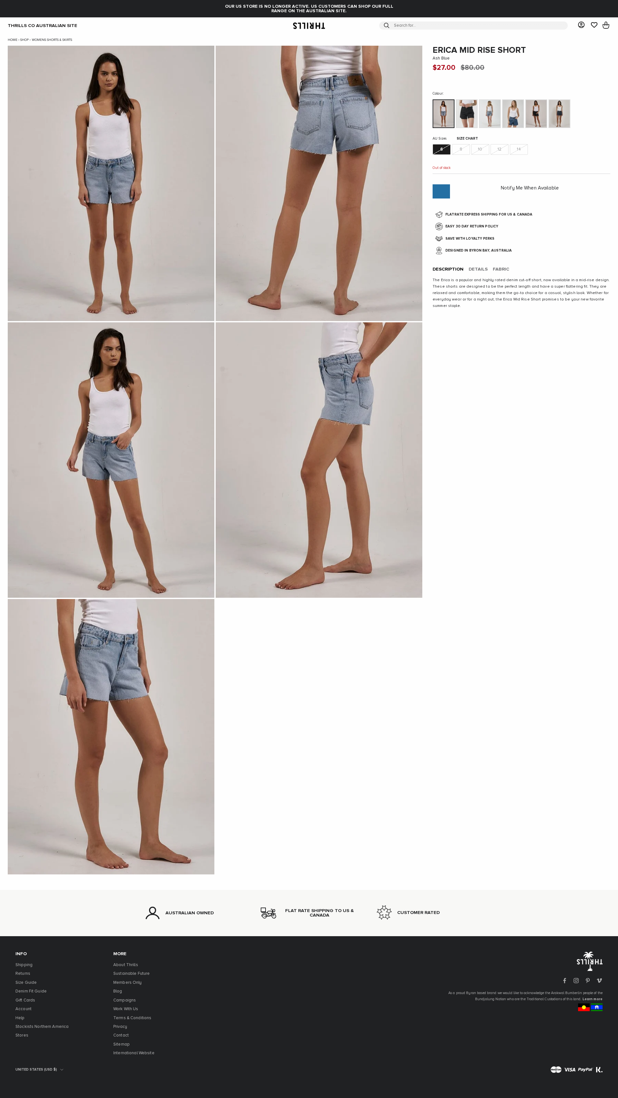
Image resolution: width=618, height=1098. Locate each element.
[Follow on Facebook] (564, 980)
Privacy (120, 1027)
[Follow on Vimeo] (599, 980)
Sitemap (121, 1044)
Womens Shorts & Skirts (52, 40)
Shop (24, 40)
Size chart (467, 138)
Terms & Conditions (132, 1018)
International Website (133, 1053)
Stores (21, 1035)
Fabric (501, 269)
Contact (121, 1035)
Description (448, 269)
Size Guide (26, 983)
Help (20, 1018)
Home (12, 40)
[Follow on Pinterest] (588, 980)
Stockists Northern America (42, 1027)
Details (478, 269)
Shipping (24, 965)
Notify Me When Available (530, 188)
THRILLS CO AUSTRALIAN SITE (42, 25)
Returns (22, 974)
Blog (117, 991)
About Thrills (125, 965)
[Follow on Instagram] (576, 980)
